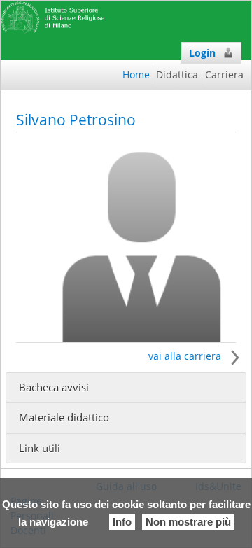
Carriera (224, 74)
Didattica (177, 74)
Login (202, 52)
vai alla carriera (186, 356)
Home (136, 74)
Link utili (39, 448)
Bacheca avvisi (54, 387)
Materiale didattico (64, 417)
